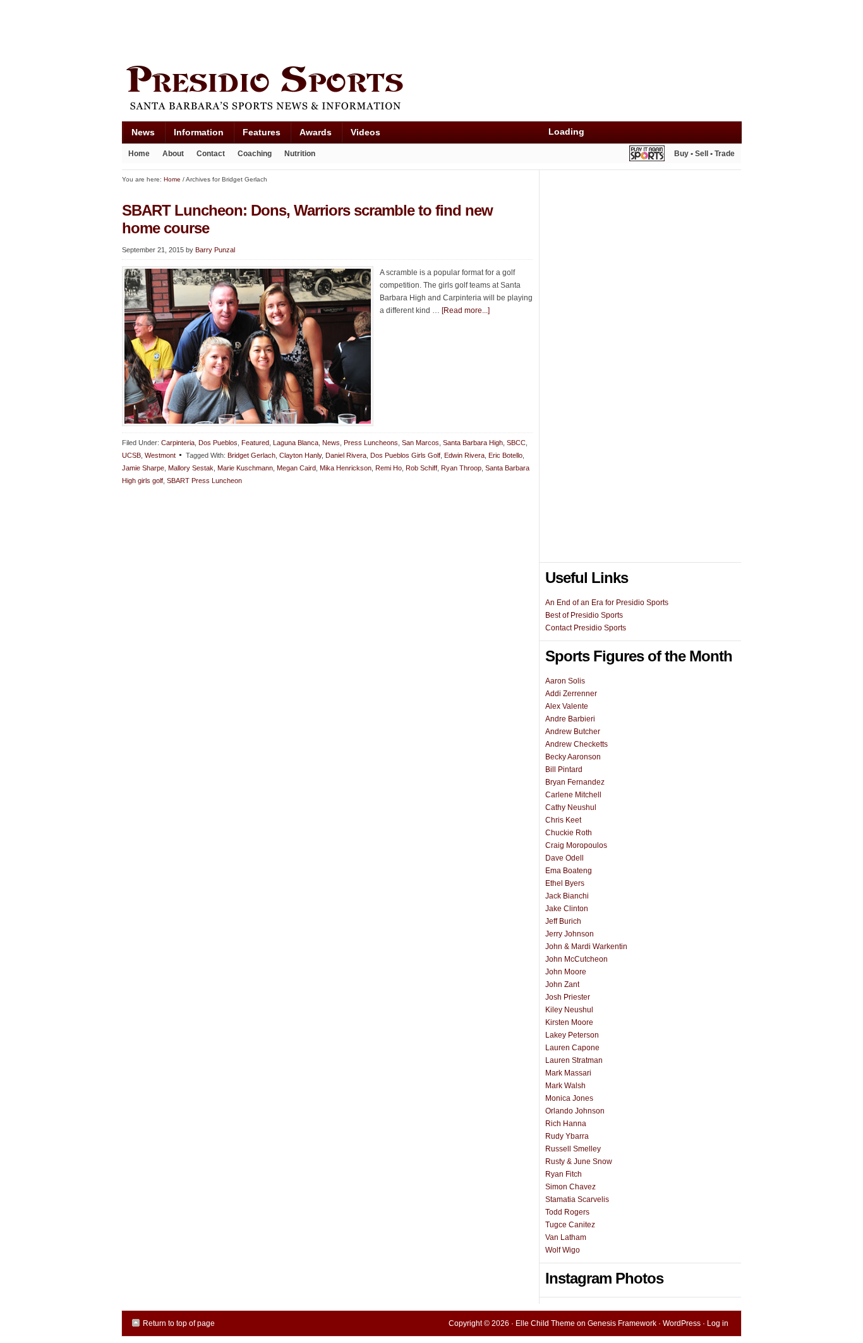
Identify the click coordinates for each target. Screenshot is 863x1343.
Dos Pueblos (218, 442)
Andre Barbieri (570, 718)
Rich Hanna (565, 1123)
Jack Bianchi (567, 896)
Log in (717, 1323)
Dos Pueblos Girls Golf (405, 455)
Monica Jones (569, 1098)
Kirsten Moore (569, 1022)
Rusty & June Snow (578, 1161)
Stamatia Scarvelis (577, 1199)
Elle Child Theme (545, 1323)
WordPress (682, 1323)
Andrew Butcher (572, 731)
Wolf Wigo (562, 1250)
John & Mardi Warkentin (586, 946)
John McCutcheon (576, 959)
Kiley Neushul (569, 1009)
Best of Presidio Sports (584, 615)
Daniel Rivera (345, 455)
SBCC (516, 442)
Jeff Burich (563, 921)
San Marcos (420, 442)
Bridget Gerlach (251, 455)
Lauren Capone (572, 1047)
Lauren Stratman (574, 1060)
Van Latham (565, 1237)
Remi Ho (388, 468)
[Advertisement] (352, 29)
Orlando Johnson (575, 1111)
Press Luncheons (371, 442)
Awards (311, 135)
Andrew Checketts (576, 744)
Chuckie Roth (568, 832)
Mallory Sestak (191, 468)
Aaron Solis (565, 681)
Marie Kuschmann (245, 468)
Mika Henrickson (345, 468)
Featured (255, 442)
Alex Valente (566, 706)
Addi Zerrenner (571, 693)
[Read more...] (466, 310)
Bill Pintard (563, 769)
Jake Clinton (566, 908)
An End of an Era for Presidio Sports (606, 602)
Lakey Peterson (572, 1035)
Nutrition (299, 153)
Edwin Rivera (464, 455)
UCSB (131, 455)
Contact (210, 153)
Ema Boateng (568, 870)
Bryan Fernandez (575, 782)
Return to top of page (179, 1323)
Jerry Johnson (569, 933)
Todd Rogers (567, 1212)
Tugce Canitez (570, 1224)
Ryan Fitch (563, 1174)
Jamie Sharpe (143, 468)
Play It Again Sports (647, 155)
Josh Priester (567, 997)
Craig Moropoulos (576, 845)
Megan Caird (296, 468)
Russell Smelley (573, 1148)
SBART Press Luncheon (204, 480)
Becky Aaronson (573, 756)
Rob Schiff (421, 468)
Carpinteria (178, 442)
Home (139, 153)
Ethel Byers (564, 883)
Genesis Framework (622, 1323)
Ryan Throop (461, 468)
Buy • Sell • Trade (704, 153)
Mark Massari (568, 1073)
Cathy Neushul (570, 807)
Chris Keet (563, 820)
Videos (365, 132)
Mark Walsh (565, 1085)
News (138, 135)
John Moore (565, 971)
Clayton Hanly (300, 455)
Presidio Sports (431, 89)
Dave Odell (564, 858)
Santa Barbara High (473, 442)
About (170, 156)
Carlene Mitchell (573, 794)
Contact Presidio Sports (585, 627)
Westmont (160, 455)
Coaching (255, 153)
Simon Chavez (570, 1186)
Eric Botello (505, 455)
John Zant (562, 984)
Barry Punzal (215, 250)
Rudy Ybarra (567, 1136)
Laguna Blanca (295, 442)
